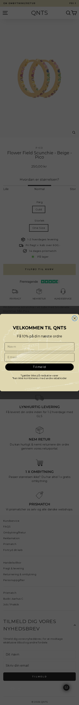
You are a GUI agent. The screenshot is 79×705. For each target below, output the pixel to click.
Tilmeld (39, 366)
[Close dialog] (74, 318)
